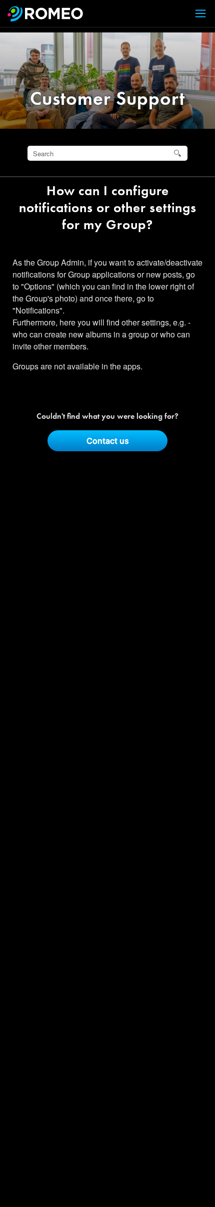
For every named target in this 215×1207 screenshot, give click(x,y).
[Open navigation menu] (194, 13)
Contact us (107, 441)
